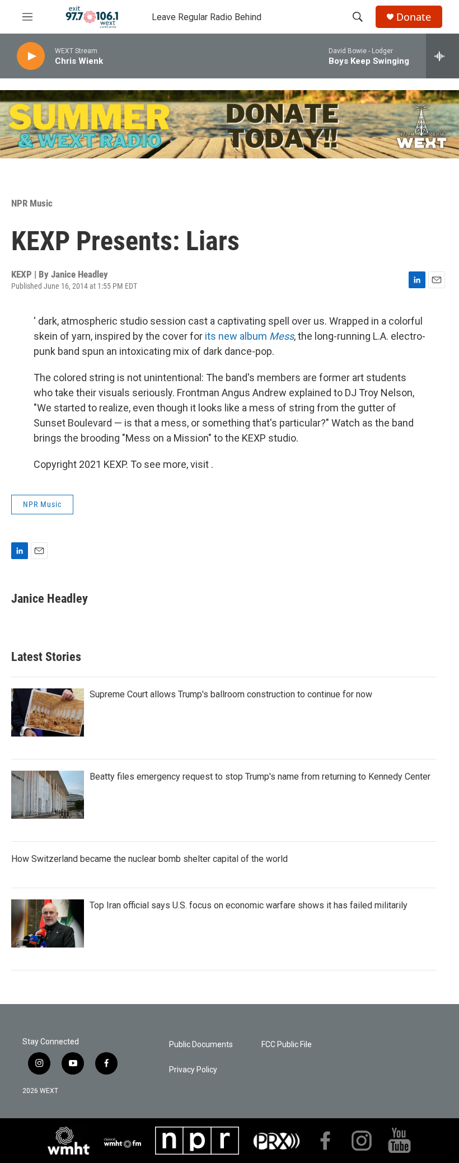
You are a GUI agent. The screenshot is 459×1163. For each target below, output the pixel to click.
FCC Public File (286, 1044)
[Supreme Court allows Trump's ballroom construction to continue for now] (47, 712)
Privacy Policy (193, 1070)
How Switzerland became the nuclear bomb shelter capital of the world (149, 859)
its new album (249, 336)
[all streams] (442, 56)
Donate (413, 17)
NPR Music (32, 203)
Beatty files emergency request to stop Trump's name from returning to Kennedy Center (260, 776)
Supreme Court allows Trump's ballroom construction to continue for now (231, 694)
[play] (31, 56)
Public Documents (201, 1044)
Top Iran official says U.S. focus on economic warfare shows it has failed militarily (249, 905)
